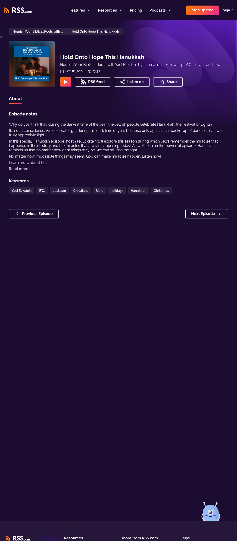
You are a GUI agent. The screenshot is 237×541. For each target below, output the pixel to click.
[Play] (65, 82)
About (15, 98)
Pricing (136, 10)
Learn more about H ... (28, 162)
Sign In (228, 10)
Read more (18, 169)
